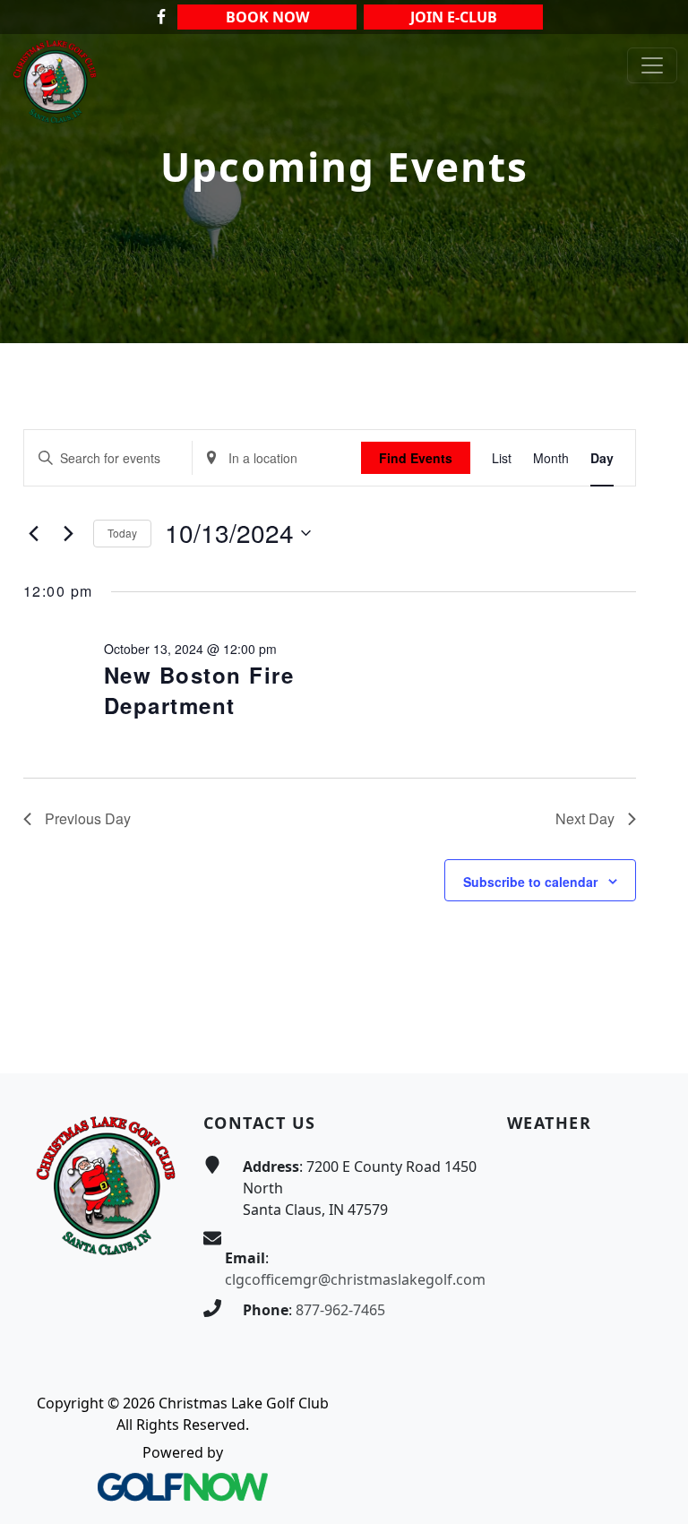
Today (122, 532)
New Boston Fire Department (199, 689)
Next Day (585, 818)
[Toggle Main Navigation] (652, 65)
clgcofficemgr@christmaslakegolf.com (355, 1279)
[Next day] (69, 533)
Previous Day (88, 818)
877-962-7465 (340, 1310)
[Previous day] (34, 533)
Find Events (415, 458)
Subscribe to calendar (530, 882)
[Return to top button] (653, 1039)
